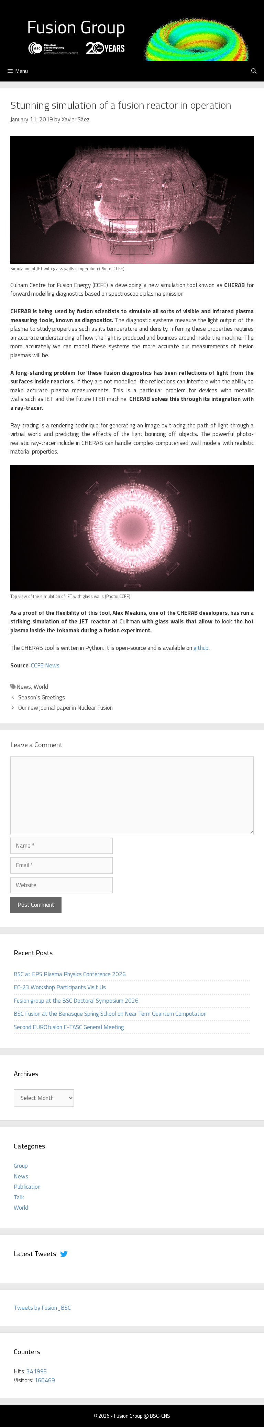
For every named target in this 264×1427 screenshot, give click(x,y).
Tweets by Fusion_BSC (42, 1307)
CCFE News (45, 665)
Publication (27, 1186)
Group (21, 1165)
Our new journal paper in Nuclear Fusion (65, 707)
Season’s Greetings (41, 697)
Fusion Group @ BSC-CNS (142, 1416)
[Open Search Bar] (254, 71)
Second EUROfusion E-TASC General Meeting (69, 1027)
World (41, 686)
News (23, 686)
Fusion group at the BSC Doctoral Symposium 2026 (76, 1000)
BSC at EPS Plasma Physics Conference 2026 (70, 974)
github (201, 647)
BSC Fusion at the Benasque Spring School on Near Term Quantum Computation (110, 1013)
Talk (19, 1197)
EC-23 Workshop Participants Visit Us (60, 987)
